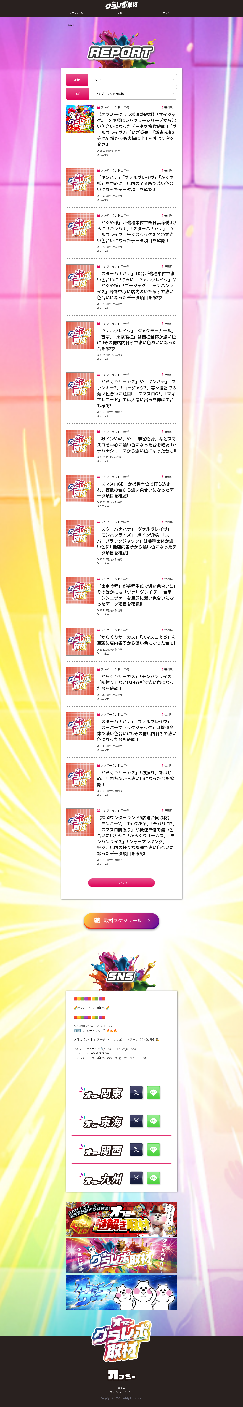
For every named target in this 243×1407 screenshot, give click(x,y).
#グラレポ (134, 1039)
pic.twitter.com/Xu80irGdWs (91, 1053)
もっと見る (121, 882)
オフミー (167, 13)
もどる (71, 24)
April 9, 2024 (141, 1058)
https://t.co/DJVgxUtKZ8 (120, 1048)
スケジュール (76, 13)
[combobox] (133, 94)
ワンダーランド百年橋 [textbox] (109, 94)
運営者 (121, 1388)
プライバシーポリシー (121, 1392)
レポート (121, 13)
